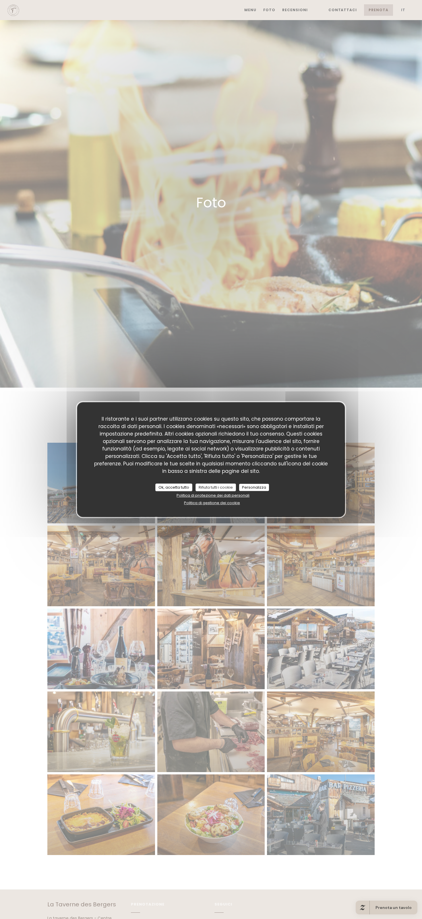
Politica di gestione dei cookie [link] (212, 503)
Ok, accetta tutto (173, 487)
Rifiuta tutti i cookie (216, 487)
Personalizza (254, 487)
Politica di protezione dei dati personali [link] (213, 495)
